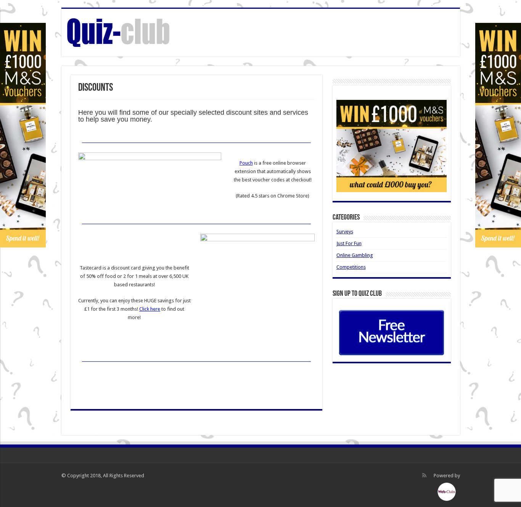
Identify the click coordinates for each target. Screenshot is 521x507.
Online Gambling (354, 255)
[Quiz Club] (118, 31)
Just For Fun (349, 243)
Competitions (351, 267)
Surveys (344, 231)
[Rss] (424, 475)
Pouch (246, 163)
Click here (149, 309)
